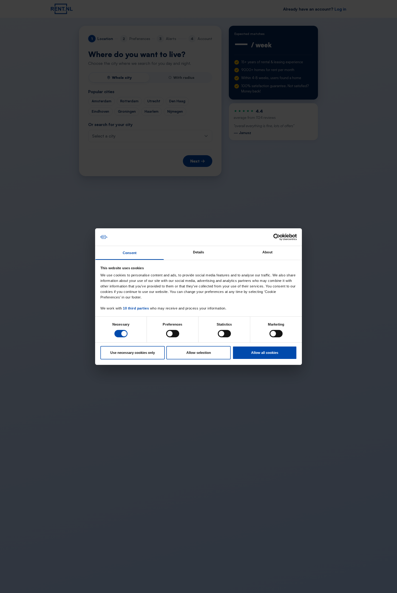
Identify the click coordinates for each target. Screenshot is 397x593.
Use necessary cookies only (132, 353)
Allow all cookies (264, 353)
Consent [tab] (129, 253)
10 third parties (136, 308)
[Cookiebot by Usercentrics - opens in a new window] (277, 237)
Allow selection (198, 353)
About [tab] (267, 252)
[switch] (172, 333)
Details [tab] (198, 252)
